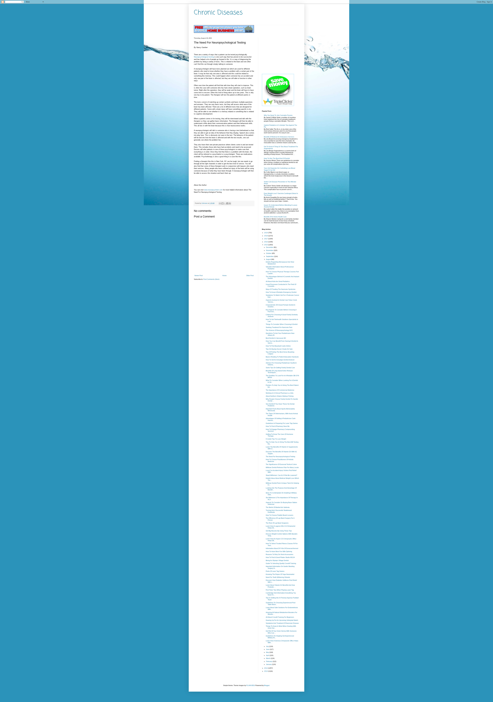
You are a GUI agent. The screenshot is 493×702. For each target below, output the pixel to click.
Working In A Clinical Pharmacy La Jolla (279, 393)
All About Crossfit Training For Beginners (280, 617)
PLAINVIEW (250, 685)
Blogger (266, 685)
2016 (266, 242)
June (268, 649)
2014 (266, 668)
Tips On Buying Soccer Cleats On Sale (279, 349)
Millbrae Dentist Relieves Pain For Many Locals (282, 467)
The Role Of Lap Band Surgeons (277, 523)
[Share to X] (225, 203)
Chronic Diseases (218, 13)
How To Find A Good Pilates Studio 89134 (280, 557)
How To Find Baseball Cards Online (278, 346)
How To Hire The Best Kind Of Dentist (277, 158)
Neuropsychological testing (204, 57)
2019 (266, 233)
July (267, 646)
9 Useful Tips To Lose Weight (276, 439)
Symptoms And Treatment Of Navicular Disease (282, 623)
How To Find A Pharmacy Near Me (278, 426)
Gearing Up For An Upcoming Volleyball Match (282, 620)
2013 (266, 671)
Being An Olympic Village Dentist (277, 560)
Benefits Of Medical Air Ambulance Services (279, 137)
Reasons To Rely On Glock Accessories (279, 554)
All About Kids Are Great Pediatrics (278, 281)
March (268, 658)
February (269, 661)
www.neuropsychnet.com (213, 190)
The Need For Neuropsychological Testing (280, 456)
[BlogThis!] (222, 203)
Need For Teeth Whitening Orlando (278, 577)
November (270, 250)
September (270, 256)
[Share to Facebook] (227, 203)
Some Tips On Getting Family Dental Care (280, 368)
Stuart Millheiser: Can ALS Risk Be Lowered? (281, 475)
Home (224, 275)
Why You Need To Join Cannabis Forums (278, 115)
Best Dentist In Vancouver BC (276, 338)
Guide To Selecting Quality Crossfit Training (281, 563)
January (269, 664)
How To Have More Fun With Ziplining (279, 551)
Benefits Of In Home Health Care (275, 217)
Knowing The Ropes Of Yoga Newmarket (280, 574)
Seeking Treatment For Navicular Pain (279, 327)
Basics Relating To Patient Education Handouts (282, 357)
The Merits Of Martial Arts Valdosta (278, 507)
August (268, 259)
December (270, 247)
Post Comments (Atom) (211, 279)
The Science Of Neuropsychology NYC (279, 330)
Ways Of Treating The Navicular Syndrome (280, 289)
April (268, 655)
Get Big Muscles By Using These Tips (279, 531)
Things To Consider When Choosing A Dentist (281, 324)
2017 (266, 239)
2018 (266, 236)
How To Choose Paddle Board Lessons (279, 515)
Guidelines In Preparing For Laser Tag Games (282, 423)
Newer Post (199, 275)
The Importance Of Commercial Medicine (280, 390)
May (267, 652)
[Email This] (220, 203)
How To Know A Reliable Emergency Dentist (281, 292)
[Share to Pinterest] (230, 203)
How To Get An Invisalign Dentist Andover (280, 360)
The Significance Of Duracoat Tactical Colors (281, 464)
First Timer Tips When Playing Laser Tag (280, 590)
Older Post (250, 275)
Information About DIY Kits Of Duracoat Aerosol (282, 548)
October (269, 253)
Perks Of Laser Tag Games (275, 571)
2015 (266, 245)
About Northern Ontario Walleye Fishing (279, 396)
